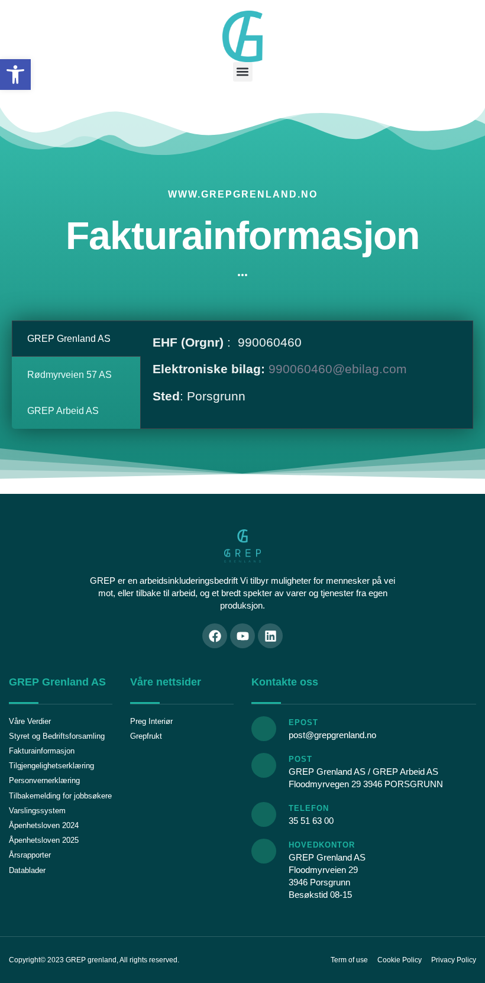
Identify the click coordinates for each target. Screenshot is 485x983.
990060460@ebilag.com (338, 369)
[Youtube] (242, 635)
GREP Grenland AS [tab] (69, 339)
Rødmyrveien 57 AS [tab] (69, 375)
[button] (15, 74)
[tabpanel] (307, 373)
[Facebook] (214, 635)
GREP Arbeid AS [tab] (63, 411)
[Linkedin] (270, 635)
